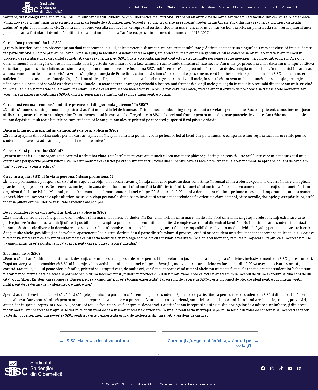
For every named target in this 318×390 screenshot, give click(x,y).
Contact (271, 7)
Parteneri (254, 7)
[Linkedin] (299, 368)
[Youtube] (290, 368)
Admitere (208, 7)
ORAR (171, 7)
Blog (236, 7)
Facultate (186, 7)
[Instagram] (272, 368)
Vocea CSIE (290, 7)
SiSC (222, 7)
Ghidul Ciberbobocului (146, 7)
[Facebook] (263, 368)
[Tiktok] (281, 368)
